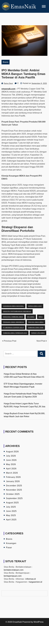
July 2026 (11, 456)
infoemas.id (30, 579)
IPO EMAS (30, 316)
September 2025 (14, 498)
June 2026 (11, 460)
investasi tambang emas (13, 316)
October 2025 (13, 494)
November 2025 (14, 490)
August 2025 (12, 503)
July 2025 (11, 507)
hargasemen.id (35, 582)
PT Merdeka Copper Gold (13, 327)
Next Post (41, 341)
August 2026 (12, 452)
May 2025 (11, 515)
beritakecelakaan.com (13, 570)
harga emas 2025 (35, 306)
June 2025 (11, 511)
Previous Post (9, 341)
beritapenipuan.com (12, 576)
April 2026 (11, 469)
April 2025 (11, 520)
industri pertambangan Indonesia (17, 311)
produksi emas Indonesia (13, 322)
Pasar (9, 547)
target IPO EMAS (38, 333)
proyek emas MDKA (36, 322)
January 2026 (13, 481)
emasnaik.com (8, 89)
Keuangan (11, 543)
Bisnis (5, 62)
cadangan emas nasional (13, 306)
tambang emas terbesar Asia (15, 333)
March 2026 (12, 473)
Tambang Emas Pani (35, 327)
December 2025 (14, 486)
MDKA (41, 316)
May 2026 (11, 464)
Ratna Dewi (8, 83)
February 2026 (13, 477)
